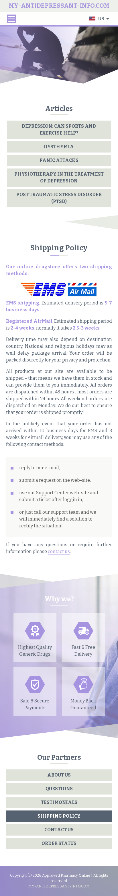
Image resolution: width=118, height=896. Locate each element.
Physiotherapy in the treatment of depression (59, 177)
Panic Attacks (59, 160)
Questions (59, 788)
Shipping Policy (59, 816)
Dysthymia (59, 146)
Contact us (59, 829)
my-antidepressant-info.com (59, 886)
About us (59, 775)
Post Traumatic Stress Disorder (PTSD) (59, 198)
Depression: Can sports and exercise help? (59, 129)
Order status (59, 843)
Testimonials (59, 802)
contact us (59, 551)
